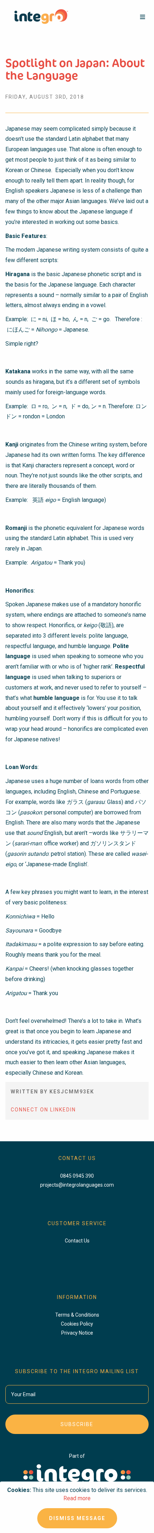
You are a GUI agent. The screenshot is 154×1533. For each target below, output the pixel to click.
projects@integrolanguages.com (77, 1185)
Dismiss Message (77, 1518)
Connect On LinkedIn (43, 1109)
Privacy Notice (77, 1333)
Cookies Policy (77, 1324)
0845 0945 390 (77, 1176)
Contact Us (77, 1241)
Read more (77, 1498)
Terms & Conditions (77, 1315)
